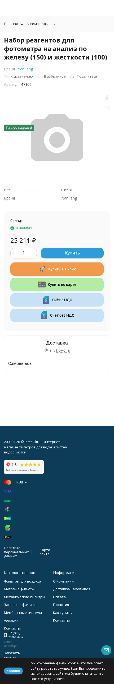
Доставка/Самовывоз (71, 589)
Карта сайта (45, 551)
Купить (72, 253)
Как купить (62, 612)
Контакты (61, 620)
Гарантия (61, 604)
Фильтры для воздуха (22, 581)
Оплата (59, 596)
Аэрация (11, 620)
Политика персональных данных (16, 551)
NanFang (25, 68)
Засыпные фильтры (20, 604)
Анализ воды (38, 23)
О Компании (63, 581)
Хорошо (13, 670)
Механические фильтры (24, 596)
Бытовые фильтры (20, 589)
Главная (11, 23)
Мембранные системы (23, 612)
